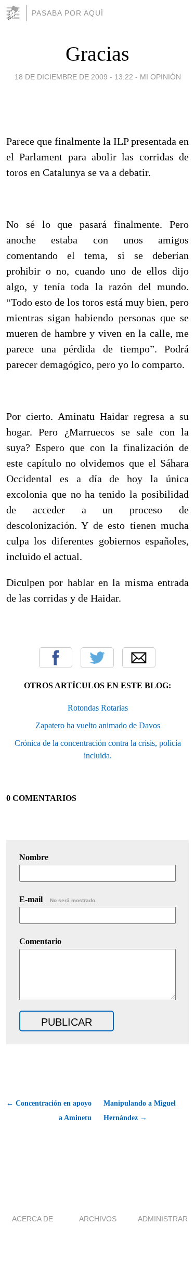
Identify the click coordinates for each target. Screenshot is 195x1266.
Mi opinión (160, 77)
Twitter (97, 657)
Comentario (40, 941)
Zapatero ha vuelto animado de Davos (97, 725)
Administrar (163, 1219)
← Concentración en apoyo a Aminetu (49, 1110)
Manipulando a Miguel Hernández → (139, 1110)
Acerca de (32, 1219)
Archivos (97, 1219)
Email (138, 657)
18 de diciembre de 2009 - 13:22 (74, 77)
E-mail (58, 899)
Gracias (97, 53)
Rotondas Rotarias (98, 707)
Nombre (33, 857)
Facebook (55, 657)
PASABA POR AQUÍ (67, 13)
